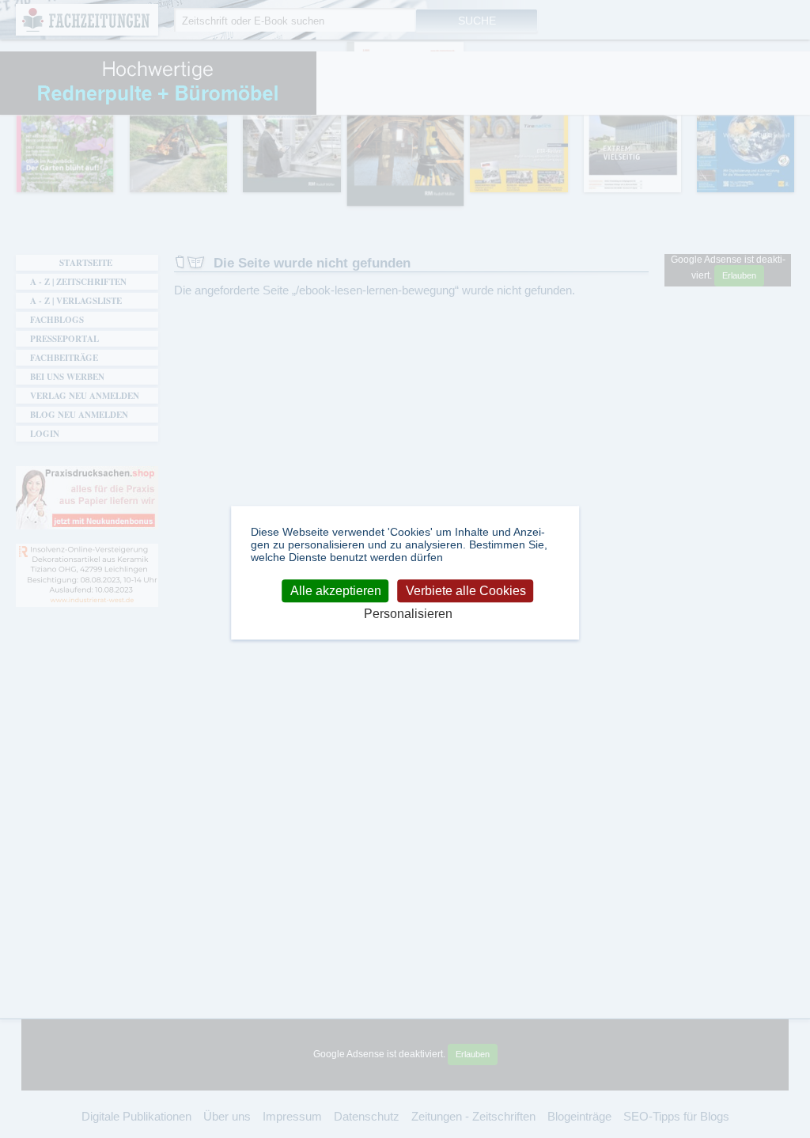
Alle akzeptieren (335, 590)
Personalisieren (408, 614)
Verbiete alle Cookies (466, 590)
